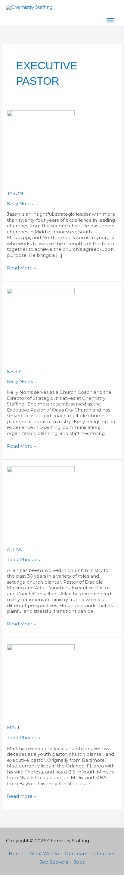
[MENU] (110, 20)
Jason (15, 193)
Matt (13, 727)
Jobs (79, 861)
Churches (104, 853)
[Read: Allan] (41, 500)
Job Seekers (54, 861)
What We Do (44, 853)
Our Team (76, 853)
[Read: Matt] (41, 677)
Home (16, 853)
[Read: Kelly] (41, 321)
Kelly (14, 371)
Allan (15, 549)
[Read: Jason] (41, 143)
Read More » (21, 268)
